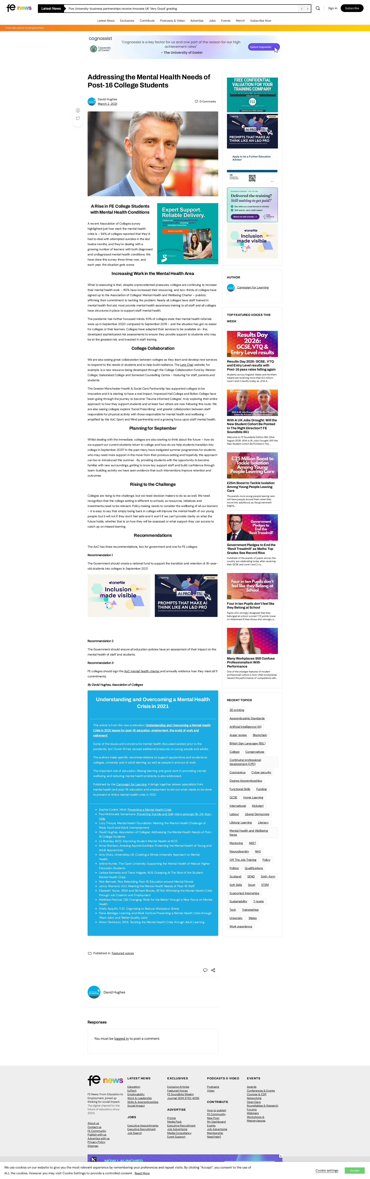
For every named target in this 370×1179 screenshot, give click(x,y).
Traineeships (250, 910)
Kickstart (258, 806)
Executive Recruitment (141, 1129)
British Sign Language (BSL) (248, 743)
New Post (213, 1118)
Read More (142, 1173)
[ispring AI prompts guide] (186, 614)
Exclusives (127, 20)
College (234, 752)
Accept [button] (354, 1170)
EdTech (131, 1090)
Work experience (241, 926)
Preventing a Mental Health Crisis (150, 810)
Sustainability (238, 901)
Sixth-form (268, 876)
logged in (121, 1038)
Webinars (253, 1113)
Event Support (176, 1136)
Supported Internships (244, 893)
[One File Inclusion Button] (119, 614)
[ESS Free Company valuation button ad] (252, 94)
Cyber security (261, 772)
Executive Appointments (142, 1125)
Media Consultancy (179, 1133)
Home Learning (253, 797)
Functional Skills (240, 789)
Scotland (235, 876)
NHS (258, 851)
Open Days (254, 1102)
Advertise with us (99, 1138)
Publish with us (97, 1134)
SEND (251, 876)
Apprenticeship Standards (247, 718)
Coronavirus (237, 772)
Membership (215, 1133)
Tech (233, 910)
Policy (266, 860)
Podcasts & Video (172, 20)
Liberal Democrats (257, 814)
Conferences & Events (261, 1090)
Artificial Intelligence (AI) (245, 727)
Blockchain (260, 735)
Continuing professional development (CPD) (245, 762)
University (236, 918)
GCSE (233, 797)
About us (93, 1123)
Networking (254, 1098)
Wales (253, 918)
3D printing (237, 710)
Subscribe (352, 8)
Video (211, 1090)
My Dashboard (216, 1122)
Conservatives (254, 752)
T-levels (258, 901)
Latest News (106, 20)
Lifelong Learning (241, 822)
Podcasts (213, 1087)
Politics (234, 868)
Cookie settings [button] (327, 1170)
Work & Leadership (139, 1098)
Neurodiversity (239, 851)
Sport (251, 885)
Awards (252, 1087)
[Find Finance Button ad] (252, 204)
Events (225, 20)
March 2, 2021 (107, 104)
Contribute (147, 20)
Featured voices (123, 953)
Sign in (332, 8)
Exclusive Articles (178, 1087)
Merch (240, 20)
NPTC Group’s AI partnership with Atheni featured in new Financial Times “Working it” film (130, 8)
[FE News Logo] (18, 8)
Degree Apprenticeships (246, 781)
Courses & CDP (257, 1094)
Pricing (171, 1118)
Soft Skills (236, 885)
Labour (234, 814)
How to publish (216, 1110)
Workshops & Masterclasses (256, 1119)
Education (133, 1087)
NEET (252, 843)
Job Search (134, 1133)
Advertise (196, 20)
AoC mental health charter (142, 671)
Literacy (263, 822)
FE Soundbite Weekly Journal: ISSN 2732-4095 (183, 1096)
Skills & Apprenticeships (142, 1102)
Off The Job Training (243, 860)
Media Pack (174, 1122)
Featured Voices (177, 1090)
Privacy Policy (96, 1142)
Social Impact (136, 1105)
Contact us (94, 1127)
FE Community (97, 1131)
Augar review (238, 735)
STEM (265, 885)
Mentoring (236, 843)
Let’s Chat (186, 365)
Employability (136, 1094)
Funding (261, 789)
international (238, 806)
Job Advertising (177, 1129)
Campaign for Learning (131, 784)
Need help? (214, 1136)
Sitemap (93, 1146)
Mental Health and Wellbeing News (249, 833)
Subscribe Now (260, 20)
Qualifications (254, 868)
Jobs (212, 20)
